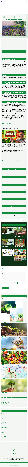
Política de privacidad (14, 451)
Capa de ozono (3, 422)
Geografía (3, 378)
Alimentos (3, 364)
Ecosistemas (3, 426)
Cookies (14, 450)
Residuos (2, 440)
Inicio (14, 447)
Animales (3, 350)
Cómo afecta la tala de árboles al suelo (6, 402)
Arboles (2, 417)
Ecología (2, 424)
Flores (2, 428)
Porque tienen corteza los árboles (5, 406)
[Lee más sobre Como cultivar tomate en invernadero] (20, 242)
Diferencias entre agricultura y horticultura (7, 234)
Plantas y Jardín (4, 336)
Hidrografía (3, 432)
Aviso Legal (14, 448)
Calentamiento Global (4, 419)
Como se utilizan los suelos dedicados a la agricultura (19, 237)
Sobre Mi (14, 452)
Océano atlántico (3, 399)
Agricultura (2, 413)
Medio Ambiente (4, 392)
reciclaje (2, 437)
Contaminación (3, 423)
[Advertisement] (14, 8)
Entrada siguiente (24, 220)
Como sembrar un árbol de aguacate (19, 262)
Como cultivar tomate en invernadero (19, 247)
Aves (2, 418)
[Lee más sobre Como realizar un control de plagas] (8, 252)
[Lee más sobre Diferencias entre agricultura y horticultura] (8, 229)
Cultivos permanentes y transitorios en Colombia (6, 246)
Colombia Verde (4, 322)
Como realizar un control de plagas (6, 257)
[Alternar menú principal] (26, 1)
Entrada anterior (3, 220)
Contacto (14, 449)
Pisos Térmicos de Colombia (5, 403)
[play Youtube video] (14, 136)
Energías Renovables (4, 427)
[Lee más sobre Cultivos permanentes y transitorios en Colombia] (8, 241)
